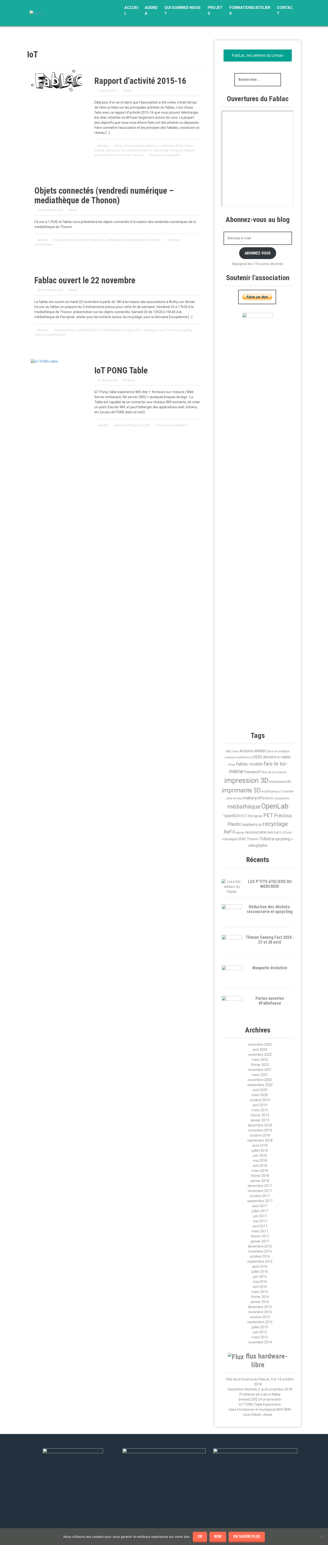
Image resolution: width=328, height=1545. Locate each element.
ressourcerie (255, 832)
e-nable (284, 756)
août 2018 (259, 1145)
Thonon (138, 155)
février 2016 (260, 1297)
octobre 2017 (260, 1196)
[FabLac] (37, 13)
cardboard (230, 757)
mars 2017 (260, 1231)
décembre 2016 (260, 1246)
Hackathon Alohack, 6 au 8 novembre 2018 (260, 1389)
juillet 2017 (260, 1211)
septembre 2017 (260, 1201)
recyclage (149, 330)
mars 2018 (260, 1171)
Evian (179, 146)
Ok (200, 1536)
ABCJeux (232, 751)
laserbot (288, 791)
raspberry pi (252, 824)
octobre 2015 (260, 1317)
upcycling (185, 330)
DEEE (257, 756)
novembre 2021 (260, 1070)
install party (269, 791)
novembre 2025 (260, 1044)
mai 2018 (260, 1160)
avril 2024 (260, 1049)
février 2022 (260, 1065)
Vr (292, 839)
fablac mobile (63, 240)
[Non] (322, 1536)
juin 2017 (260, 1216)
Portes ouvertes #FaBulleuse (269, 1001)
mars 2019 (260, 1110)
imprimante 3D (137, 150)
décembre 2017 (260, 1186)
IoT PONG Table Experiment (260, 1404)
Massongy (161, 150)
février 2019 (260, 1115)
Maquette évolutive (269, 967)
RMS (270, 832)
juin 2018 (260, 1155)
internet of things (86, 240)
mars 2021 (260, 1075)
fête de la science (273, 772)
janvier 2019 (260, 1120)
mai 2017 (260, 1221)
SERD (242, 839)
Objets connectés (137, 240)
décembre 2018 (260, 1125)
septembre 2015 (260, 1322)
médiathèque (114, 240)
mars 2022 (260, 1060)
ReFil (229, 832)
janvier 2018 (260, 1181)
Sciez (127, 155)
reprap (239, 832)
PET (138, 330)
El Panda (129, 380)
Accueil (131, 10)
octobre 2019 (260, 1100)
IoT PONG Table (121, 370)
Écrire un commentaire (164, 155)
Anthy (118, 146)
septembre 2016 (260, 1261)
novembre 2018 (260, 1130)
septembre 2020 (260, 1085)
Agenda (151, 10)
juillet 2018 (260, 1150)
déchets (270, 757)
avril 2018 (260, 1166)
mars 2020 (260, 1095)
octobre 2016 (260, 1256)
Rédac (127, 90)
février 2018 (260, 1176)
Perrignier (176, 150)
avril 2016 (260, 1287)
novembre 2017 (260, 1191)
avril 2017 (260, 1226)
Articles (102, 146)
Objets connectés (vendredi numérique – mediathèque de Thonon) (104, 195)
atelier (127, 146)
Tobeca (266, 838)
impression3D (280, 781)
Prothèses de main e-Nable (259, 1394)
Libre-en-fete (234, 798)
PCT (244, 816)
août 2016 (259, 1266)
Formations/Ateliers (249, 10)
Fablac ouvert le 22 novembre (84, 280)
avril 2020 (260, 1090)
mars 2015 (260, 1337)
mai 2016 (260, 1282)
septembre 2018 (260, 1140)
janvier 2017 (260, 1241)
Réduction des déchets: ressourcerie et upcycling (269, 909)
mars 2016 (260, 1292)
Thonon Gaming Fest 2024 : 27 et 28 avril (270, 940)
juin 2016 (260, 1277)
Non (217, 1536)
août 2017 (259, 1206)
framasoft (252, 772)
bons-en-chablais (145, 146)
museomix (282, 798)
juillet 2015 (260, 1327)
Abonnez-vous (258, 253)
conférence (167, 146)
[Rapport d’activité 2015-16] (57, 80)
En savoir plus (246, 1536)
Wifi (147, 425)
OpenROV (232, 816)
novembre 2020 (260, 1080)
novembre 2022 (260, 1055)
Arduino (246, 750)
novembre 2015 (260, 1312)
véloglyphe (257, 845)
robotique (229, 839)
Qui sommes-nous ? (182, 10)
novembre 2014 (260, 1342)
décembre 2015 (260, 1307)
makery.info (254, 798)
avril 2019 (260, 1105)
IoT (150, 150)
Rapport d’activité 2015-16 (140, 81)
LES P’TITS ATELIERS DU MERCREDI (270, 884)
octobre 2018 (260, 1135)
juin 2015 (260, 1332)
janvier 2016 (260, 1302)
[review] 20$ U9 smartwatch (260, 1399)
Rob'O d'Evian (283, 832)
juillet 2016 (260, 1271)
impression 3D (115, 150)
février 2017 (260, 1236)
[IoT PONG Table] (44, 361)
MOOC (269, 798)
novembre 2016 (260, 1251)
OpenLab (274, 806)
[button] (291, 683)
